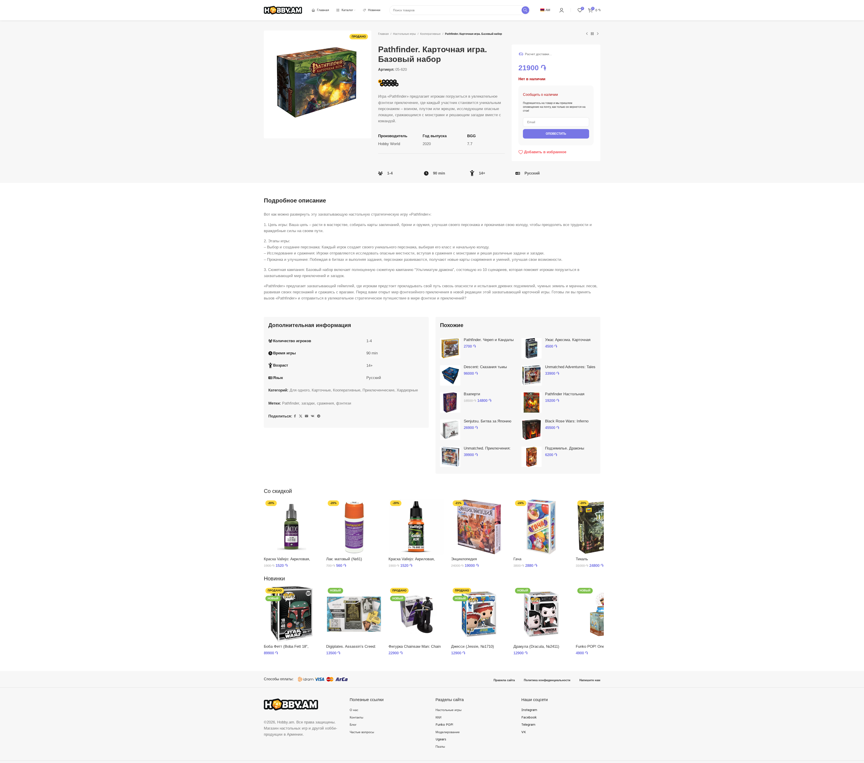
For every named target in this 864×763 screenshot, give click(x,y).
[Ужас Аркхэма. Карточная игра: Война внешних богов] (531, 348)
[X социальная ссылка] (301, 416)
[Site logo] (283, 10)
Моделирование (448, 732)
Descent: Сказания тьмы (485, 367)
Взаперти (472, 394)
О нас (354, 710)
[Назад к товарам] (592, 34)
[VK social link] (312, 416)
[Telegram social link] (319, 416)
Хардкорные (407, 390)
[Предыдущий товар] (587, 34)
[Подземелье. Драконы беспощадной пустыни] (531, 457)
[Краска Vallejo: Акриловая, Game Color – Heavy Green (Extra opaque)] (291, 526)
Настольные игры (404, 33)
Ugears (441, 739)
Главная (383, 33)
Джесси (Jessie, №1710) (472, 646)
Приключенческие (378, 390)
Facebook (529, 717)
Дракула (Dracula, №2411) (536, 646)
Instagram (529, 710)
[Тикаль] (603, 526)
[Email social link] (306, 416)
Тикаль (582, 559)
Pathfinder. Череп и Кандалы (489, 340)
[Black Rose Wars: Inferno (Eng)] (531, 429)
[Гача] (541, 526)
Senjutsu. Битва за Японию (487, 421)
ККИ (438, 717)
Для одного (299, 390)
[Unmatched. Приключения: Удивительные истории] (450, 457)
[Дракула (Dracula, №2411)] (541, 614)
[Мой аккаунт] (561, 10)
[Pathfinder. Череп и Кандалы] (450, 348)
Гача (517, 559)
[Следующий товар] (597, 34)
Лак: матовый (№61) (344, 559)
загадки (308, 403)
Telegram (528, 725)
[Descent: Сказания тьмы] (450, 375)
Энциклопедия (464, 559)
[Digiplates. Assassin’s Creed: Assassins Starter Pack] (354, 614)
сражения (325, 403)
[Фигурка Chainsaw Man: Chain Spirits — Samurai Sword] (416, 614)
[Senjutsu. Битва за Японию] (450, 429)
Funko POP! (444, 725)
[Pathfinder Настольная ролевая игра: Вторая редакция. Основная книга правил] (531, 402)
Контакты (356, 717)
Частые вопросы (362, 732)
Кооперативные (430, 33)
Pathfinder (290, 403)
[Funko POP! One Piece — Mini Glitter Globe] (603, 614)
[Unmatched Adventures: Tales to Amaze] (531, 375)
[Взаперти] (450, 402)
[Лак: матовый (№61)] (354, 526)
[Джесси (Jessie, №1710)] (479, 614)
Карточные (321, 390)
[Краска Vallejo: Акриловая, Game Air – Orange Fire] (416, 526)
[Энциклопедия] (479, 526)
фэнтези (343, 403)
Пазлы (440, 746)
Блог (353, 725)
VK (523, 732)
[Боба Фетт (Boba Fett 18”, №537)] (291, 614)
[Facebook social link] (295, 416)
